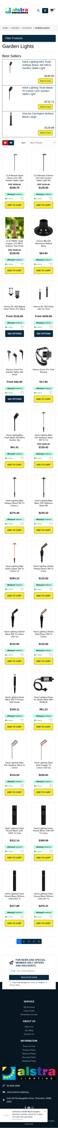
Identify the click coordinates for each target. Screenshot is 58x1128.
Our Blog (29, 1030)
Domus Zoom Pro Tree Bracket (43, 370)
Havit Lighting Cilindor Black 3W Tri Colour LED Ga (14, 634)
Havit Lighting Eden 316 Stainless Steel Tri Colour (14, 765)
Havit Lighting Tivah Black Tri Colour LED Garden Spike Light (37, 90)
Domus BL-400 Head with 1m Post (43, 307)
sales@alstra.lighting (18, 1092)
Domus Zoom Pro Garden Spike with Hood (14, 372)
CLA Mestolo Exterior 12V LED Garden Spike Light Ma (43, 178)
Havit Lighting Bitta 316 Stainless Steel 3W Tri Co (43, 437)
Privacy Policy (15, 985)
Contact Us (29, 1034)
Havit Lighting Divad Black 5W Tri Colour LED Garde (14, 699)
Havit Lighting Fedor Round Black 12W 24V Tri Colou (43, 830)
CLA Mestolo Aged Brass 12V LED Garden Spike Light (15, 178)
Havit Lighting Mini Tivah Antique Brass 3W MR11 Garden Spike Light (36, 65)
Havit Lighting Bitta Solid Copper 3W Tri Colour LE (14, 568)
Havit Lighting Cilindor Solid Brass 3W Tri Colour (43, 634)
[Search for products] (38, 10)
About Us (29, 1026)
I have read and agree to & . (28, 984)
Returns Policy (29, 1053)
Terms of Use (29, 1046)
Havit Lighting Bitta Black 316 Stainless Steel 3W (43, 503)
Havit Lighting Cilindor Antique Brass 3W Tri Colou (43, 568)
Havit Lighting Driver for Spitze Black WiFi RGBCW (43, 699)
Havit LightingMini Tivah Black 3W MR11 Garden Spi (14, 437)
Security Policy (29, 1057)
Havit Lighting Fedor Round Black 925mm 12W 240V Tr (14, 896)
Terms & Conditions (38, 982)
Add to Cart (45, 81)
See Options (15, 333)
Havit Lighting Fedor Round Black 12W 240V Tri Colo (14, 830)
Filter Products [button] (14, 38)
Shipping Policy (29, 1061)
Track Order (29, 1011)
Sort (23, 142)
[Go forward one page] (39, 941)
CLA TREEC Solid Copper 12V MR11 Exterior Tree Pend (14, 243)
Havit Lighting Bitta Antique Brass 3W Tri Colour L (14, 503)
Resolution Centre (29, 1014)
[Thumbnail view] (5, 142)
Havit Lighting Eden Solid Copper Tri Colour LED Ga (43, 765)
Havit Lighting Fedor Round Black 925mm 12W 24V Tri (43, 896)
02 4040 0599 (13, 1085)
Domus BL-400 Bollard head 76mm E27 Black (14, 307)
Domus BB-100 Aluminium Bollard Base (43, 243)
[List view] (11, 142)
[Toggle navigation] (45, 10)
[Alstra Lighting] (17, 10)
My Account (29, 1007)
